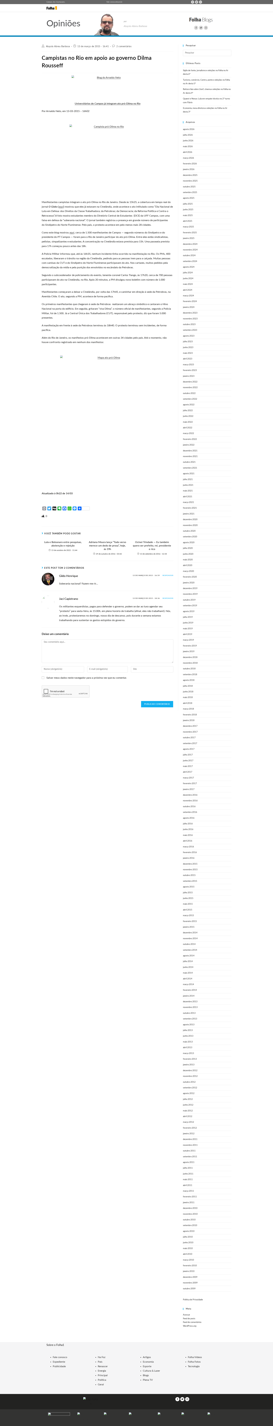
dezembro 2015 (190, 864)
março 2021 (188, 502)
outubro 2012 (189, 1082)
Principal (103, 1375)
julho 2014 (188, 961)
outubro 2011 (189, 1151)
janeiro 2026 (188, 169)
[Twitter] (196, 2)
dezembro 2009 (190, 1277)
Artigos (147, 1357)
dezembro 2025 (190, 175)
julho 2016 (188, 824)
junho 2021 (188, 485)
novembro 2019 (190, 594)
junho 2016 (188, 829)
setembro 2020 (190, 537)
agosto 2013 (188, 1025)
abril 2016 (187, 841)
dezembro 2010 (190, 1208)
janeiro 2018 (188, 720)
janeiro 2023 (188, 376)
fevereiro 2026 (190, 164)
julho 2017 (188, 755)
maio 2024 (188, 284)
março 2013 (188, 1053)
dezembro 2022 (190, 382)
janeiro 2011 (188, 1203)
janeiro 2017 (188, 789)
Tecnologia (194, 1366)
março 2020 (188, 571)
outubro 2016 (189, 807)
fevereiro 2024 (190, 301)
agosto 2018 (188, 680)
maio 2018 (188, 697)
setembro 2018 (190, 675)
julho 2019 (188, 617)
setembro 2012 (190, 1088)
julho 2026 (188, 135)
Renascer (103, 1366)
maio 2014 (188, 973)
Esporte (147, 1366)
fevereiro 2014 (190, 990)
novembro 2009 (190, 1283)
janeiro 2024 (188, 307)
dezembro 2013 (190, 1002)
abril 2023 (187, 359)
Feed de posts (189, 1319)
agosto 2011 (188, 1162)
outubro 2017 (189, 738)
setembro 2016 (190, 812)
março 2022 (188, 433)
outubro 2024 (189, 256)
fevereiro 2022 (190, 439)
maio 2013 (188, 1042)
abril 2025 (187, 221)
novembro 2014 (190, 939)
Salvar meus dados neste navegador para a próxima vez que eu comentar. (86, 678)
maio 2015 (188, 904)
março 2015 (188, 916)
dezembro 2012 (190, 1071)
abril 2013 (187, 1048)
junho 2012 (188, 1105)
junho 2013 (188, 1036)
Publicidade (59, 1366)
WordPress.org (189, 1326)
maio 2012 (188, 1111)
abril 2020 (187, 565)
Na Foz (101, 1357)
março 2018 (188, 709)
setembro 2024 (190, 261)
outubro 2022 (189, 393)
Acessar (186, 1315)
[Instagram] (200, 2)
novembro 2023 (190, 319)
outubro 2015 (189, 875)
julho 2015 (188, 893)
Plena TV (148, 1380)
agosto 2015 (188, 887)
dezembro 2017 (190, 726)
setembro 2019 (190, 606)
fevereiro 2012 (190, 1128)
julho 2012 (188, 1099)
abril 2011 (187, 1185)
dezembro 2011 (190, 1139)
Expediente (59, 1362)
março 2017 (188, 778)
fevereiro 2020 (190, 577)
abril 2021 (187, 497)
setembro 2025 (190, 192)
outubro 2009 (189, 1289)
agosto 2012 (188, 1093)
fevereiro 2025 (190, 233)
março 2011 (188, 1191)
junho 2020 (188, 554)
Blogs (146, 1375)
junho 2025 (188, 210)
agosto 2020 (188, 543)
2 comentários (124, 46)
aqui (61, 206)
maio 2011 (188, 1180)
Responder (168, 575)
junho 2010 (188, 1243)
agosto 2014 (188, 956)
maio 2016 (188, 835)
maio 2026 (188, 147)
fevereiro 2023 (190, 370)
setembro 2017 (190, 743)
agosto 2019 (188, 611)
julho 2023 (188, 342)
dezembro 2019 (190, 588)
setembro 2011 (190, 1157)
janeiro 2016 (188, 858)
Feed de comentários (192, 1322)
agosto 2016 (188, 818)
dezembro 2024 (190, 244)
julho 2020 (188, 548)
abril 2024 (187, 290)
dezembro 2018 (190, 657)
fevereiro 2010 (190, 1266)
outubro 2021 (189, 462)
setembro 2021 (190, 468)
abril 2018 (187, 703)
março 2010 (188, 1260)
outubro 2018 (189, 669)
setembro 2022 (190, 399)
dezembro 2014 (190, 933)
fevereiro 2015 (190, 921)
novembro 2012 (190, 1076)
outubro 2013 (189, 1013)
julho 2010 (188, 1237)
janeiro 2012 (188, 1134)
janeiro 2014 (188, 996)
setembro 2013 (190, 1019)
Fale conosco (111, 2)
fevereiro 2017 (190, 784)
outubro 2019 (189, 600)
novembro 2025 (190, 181)
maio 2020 (188, 560)
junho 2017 (188, 761)
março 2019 (188, 640)
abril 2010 (187, 1254)
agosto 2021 (188, 474)
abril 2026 (187, 152)
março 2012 (188, 1122)
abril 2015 (187, 910)
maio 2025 (188, 215)
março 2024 (188, 296)
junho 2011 (188, 1174)
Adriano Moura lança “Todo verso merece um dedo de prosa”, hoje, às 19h (107, 546)
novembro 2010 (190, 1214)
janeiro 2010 (188, 1271)
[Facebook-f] (192, 2)
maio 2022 (188, 422)
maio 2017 (188, 766)
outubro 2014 (189, 944)
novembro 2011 (190, 1145)
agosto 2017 (188, 749)
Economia (148, 1362)
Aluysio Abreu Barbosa (58, 46)
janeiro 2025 (188, 238)
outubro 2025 (189, 187)
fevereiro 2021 (190, 508)
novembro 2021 (190, 456)
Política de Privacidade (193, 1300)
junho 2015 (188, 898)
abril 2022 (187, 428)
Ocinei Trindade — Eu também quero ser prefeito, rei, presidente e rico (152, 546)
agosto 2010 (188, 1231)
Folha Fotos (194, 1362)
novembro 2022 (190, 388)
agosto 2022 (188, 405)
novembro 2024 (190, 250)
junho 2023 (188, 347)
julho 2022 (188, 411)
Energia (102, 1371)
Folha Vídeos (195, 1357)
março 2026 (188, 158)
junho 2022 (188, 416)
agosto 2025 (188, 198)
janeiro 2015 (188, 927)
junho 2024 (188, 279)
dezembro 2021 (190, 451)
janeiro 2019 (188, 652)
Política (102, 1380)
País (100, 1362)
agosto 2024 (188, 267)
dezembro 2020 (190, 520)
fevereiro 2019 (190, 646)
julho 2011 (188, 1168)
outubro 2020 (189, 531)
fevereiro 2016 (190, 852)
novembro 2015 (190, 870)
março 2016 (188, 847)
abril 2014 (187, 979)
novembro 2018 (190, 663)
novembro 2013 (190, 1007)
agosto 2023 (188, 336)
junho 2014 (188, 967)
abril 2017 (187, 772)
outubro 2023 (189, 324)
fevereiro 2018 (190, 715)
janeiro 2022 (188, 445)
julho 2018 (188, 686)
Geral (101, 1384)
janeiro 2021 (188, 514)
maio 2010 (188, 1248)
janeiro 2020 (188, 583)
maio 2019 (188, 629)
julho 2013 (188, 1030)
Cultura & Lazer (151, 1371)
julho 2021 (188, 479)
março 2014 (188, 984)
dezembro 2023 (190, 313)
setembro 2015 (190, 881)
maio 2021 (188, 491)
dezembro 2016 (190, 795)
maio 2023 (188, 353)
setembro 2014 (190, 950)
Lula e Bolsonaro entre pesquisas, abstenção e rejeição (63, 544)
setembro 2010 (190, 1225)
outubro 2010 (189, 1220)
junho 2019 (188, 623)
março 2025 (188, 227)
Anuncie (119, 2)
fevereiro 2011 (190, 1197)
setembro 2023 (190, 330)
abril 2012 (187, 1116)
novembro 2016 (190, 801)
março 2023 (188, 365)
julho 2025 (188, 204)
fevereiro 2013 (190, 1059)
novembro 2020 (190, 525)
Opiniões (63, 23)
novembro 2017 (190, 732)
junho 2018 (188, 692)
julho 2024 (188, 273)
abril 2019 (187, 634)
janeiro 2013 (188, 1065)
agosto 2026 (188, 129)
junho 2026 (188, 141)
